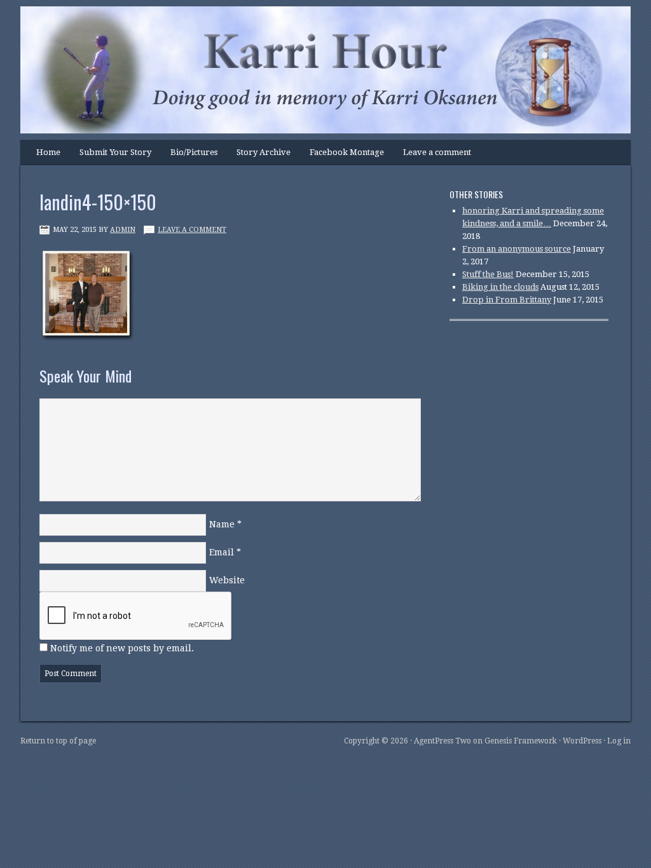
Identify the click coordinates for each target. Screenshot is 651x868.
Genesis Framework (520, 740)
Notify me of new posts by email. (122, 648)
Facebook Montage (347, 152)
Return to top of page (58, 740)
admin (122, 230)
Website (227, 580)
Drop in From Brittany (506, 299)
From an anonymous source (516, 249)
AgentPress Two (442, 740)
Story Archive (263, 152)
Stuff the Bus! (488, 274)
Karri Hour (312, 47)
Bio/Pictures (193, 152)
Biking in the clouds (500, 287)
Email (221, 552)
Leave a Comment (192, 230)
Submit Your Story (115, 152)
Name (222, 524)
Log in (619, 740)
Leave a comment (437, 152)
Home (48, 152)
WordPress (582, 740)
